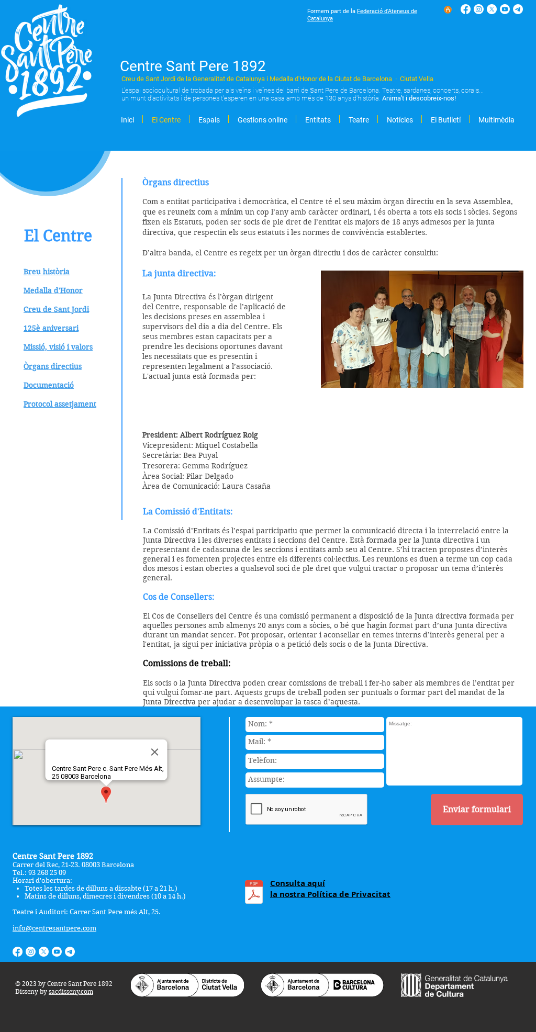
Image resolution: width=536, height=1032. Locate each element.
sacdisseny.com (71, 991)
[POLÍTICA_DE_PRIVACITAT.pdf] (254, 893)
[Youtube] (505, 9)
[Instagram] (479, 9)
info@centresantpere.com (54, 928)
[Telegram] (518, 9)
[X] (492, 9)
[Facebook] (466, 9)
